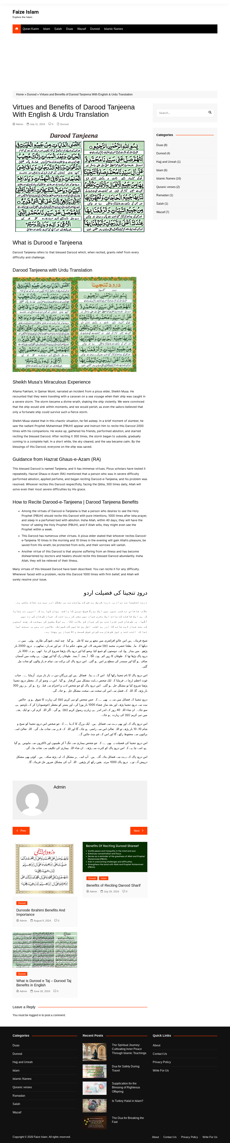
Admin (19, 124)
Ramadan (162, 195)
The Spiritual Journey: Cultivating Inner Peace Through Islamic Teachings (129, 1049)
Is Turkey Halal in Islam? (127, 1100)
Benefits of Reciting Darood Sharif (113, 885)
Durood (95, 28)
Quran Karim (31, 28)
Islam (46, 28)
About (156, 1045)
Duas (69, 28)
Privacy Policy (162, 1062)
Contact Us (160, 1053)
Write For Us (161, 1070)
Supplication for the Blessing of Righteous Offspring (126, 1087)
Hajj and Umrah (166, 161)
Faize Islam (26, 12)
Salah (58, 28)
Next (136, 830)
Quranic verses (166, 186)
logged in (35, 1015)
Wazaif (81, 28)
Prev (23, 830)
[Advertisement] (115, 60)
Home (20, 94)
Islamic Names (113, 28)
